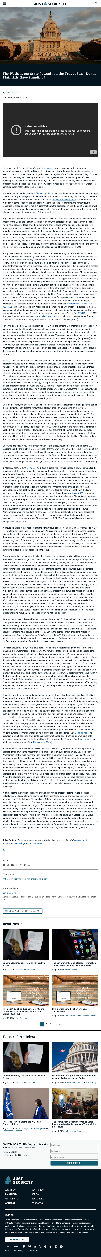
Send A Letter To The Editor (24, 911)
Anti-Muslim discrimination (14, 879)
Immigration (32, 879)
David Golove (12, 92)
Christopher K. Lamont (12, 1131)
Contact (10, 1203)
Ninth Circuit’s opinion (40, 193)
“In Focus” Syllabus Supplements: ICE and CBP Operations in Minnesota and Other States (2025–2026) (23, 1011)
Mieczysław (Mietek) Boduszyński (30, 1129)
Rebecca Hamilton (88, 1016)
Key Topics (38, 1190)
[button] (96, 3)
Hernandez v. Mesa (42, 742)
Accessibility (34, 1251)
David (9, 893)
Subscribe (72, 1163)
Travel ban (42, 879)
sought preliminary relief (64, 199)
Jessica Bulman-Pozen (26, 970)
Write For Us (12, 1198)
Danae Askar (70, 1016)
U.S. (84, 313)
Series (35, 1194)
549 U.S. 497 (33, 468)
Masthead (11, 1194)
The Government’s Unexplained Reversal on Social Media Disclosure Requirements (74, 964)
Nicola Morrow (71, 970)
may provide (85, 739)
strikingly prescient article (51, 316)
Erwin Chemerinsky (73, 1083)
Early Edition (11, 1152)
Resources (38, 1198)
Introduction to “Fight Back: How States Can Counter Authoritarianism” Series (74, 1076)
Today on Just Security (16, 1155)
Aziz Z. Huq (91, 1083)
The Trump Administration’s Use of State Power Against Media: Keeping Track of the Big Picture (74, 1124)
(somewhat (46, 168)
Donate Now (17, 1239)
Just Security (21, 1018)
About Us (10, 1190)
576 (80, 313)
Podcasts (37, 1203)
